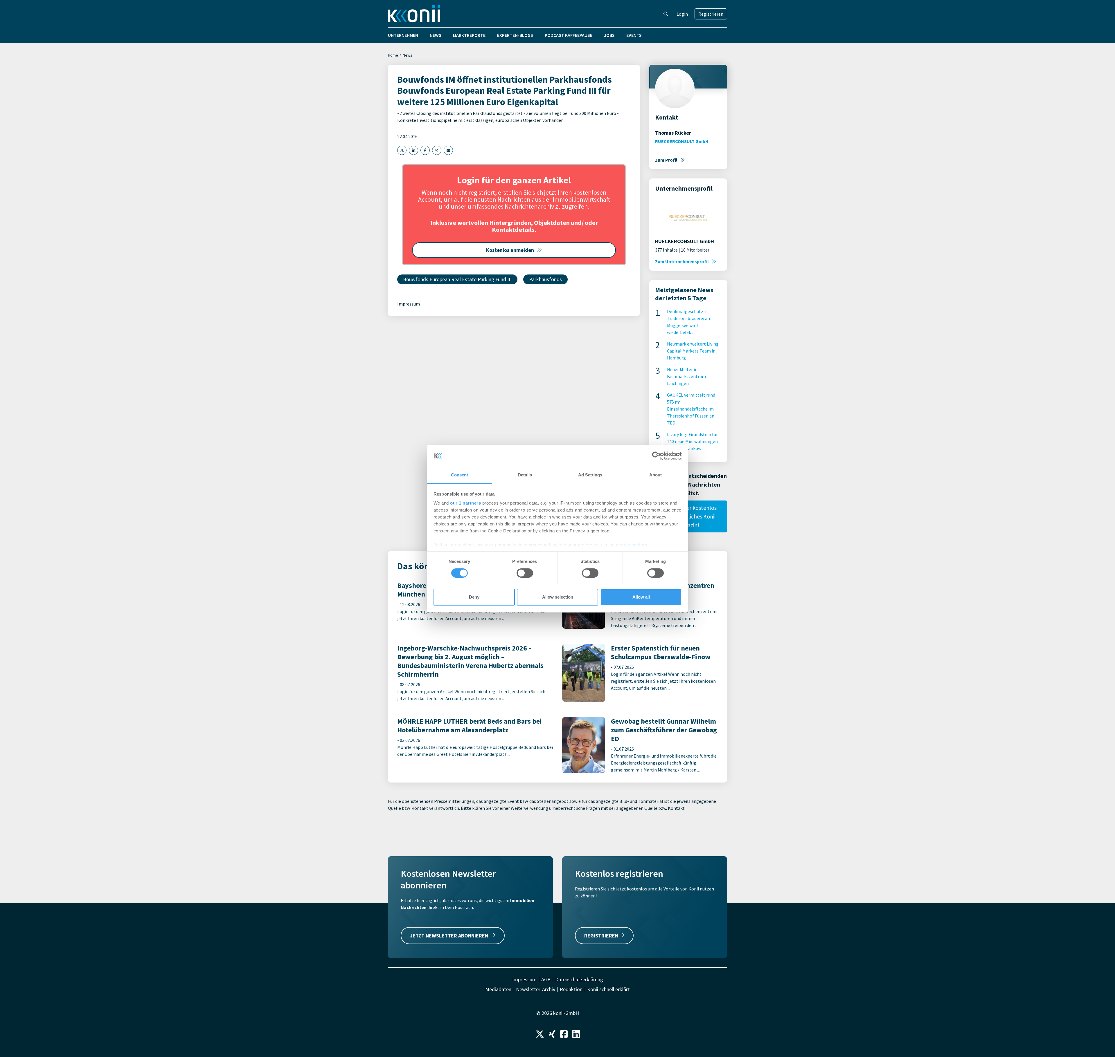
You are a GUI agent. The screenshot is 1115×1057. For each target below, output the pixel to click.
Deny (474, 597)
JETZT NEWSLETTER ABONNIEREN (449, 935)
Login (682, 14)
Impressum (408, 304)
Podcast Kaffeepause (568, 35)
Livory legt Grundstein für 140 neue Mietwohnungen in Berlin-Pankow (692, 441)
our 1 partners (465, 503)
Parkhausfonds (545, 279)
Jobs (609, 35)
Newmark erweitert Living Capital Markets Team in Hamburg (693, 351)
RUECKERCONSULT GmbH (681, 141)
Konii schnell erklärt (608, 989)
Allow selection (557, 597)
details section (632, 544)
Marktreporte (469, 35)
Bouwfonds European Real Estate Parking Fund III (457, 279)
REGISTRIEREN (601, 935)
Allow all (641, 597)
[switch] (525, 573)
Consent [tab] (459, 474)
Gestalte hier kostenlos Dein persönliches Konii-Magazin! (688, 516)
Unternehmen (403, 35)
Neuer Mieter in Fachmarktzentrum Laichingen (686, 376)
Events (634, 35)
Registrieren (710, 14)
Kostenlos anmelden (510, 250)
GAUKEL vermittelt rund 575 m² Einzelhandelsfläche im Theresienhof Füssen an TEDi (691, 409)
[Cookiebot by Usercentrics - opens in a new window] (656, 455)
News (435, 35)
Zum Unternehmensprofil (682, 261)
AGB (546, 979)
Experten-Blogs (515, 35)
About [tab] (655, 474)
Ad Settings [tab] (590, 474)
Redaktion (571, 989)
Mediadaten (498, 989)
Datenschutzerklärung (579, 979)
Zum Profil (666, 160)
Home (393, 55)
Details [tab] (525, 474)
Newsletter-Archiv (535, 989)
